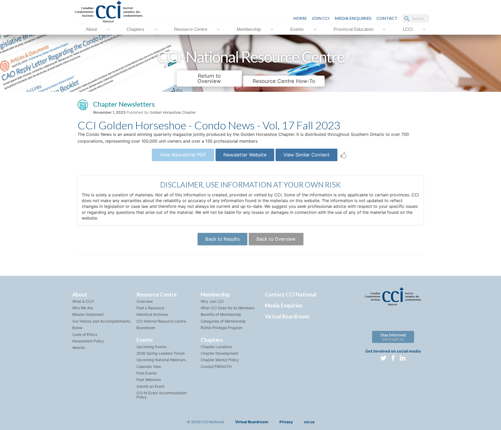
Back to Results (222, 239)
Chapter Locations (216, 346)
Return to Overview (209, 78)
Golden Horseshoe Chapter (173, 112)
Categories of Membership (223, 321)
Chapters (135, 29)
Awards (78, 347)
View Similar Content (306, 155)
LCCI (408, 29)
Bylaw (77, 327)
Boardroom (145, 327)
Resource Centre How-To (284, 81)
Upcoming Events (151, 346)
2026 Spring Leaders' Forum (160, 353)
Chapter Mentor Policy (220, 360)
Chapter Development (219, 353)
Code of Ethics (84, 334)
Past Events (146, 373)
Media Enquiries (353, 18)
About (91, 29)
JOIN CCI (321, 18)
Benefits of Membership (221, 314)
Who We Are (82, 308)
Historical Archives (152, 314)
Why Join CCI (212, 301)
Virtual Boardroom (287, 316)
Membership (249, 29)
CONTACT (387, 18)
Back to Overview (276, 239)
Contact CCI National (290, 294)
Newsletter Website (244, 155)
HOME (300, 18)
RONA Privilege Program (221, 327)
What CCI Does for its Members (227, 308)
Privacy (286, 422)
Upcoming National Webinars (161, 360)
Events (297, 29)
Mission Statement (88, 314)
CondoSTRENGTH (216, 366)
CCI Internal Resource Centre (161, 321)
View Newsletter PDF (183, 155)
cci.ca (309, 422)
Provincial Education (353, 29)
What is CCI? (83, 301)
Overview (144, 301)
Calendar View (148, 366)
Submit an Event (150, 386)
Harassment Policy (88, 341)
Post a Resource (150, 308)
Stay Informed (393, 336)
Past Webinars (148, 379)
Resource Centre (190, 29)
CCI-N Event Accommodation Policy (161, 395)
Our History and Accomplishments (101, 321)
